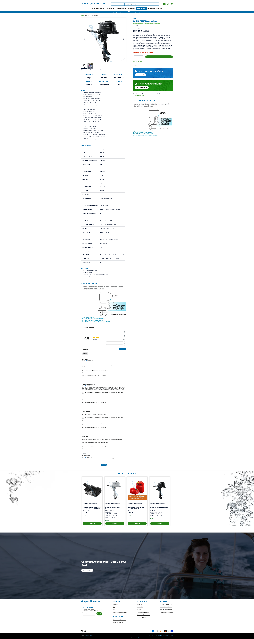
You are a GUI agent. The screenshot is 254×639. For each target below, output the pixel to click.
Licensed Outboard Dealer (143, 612)
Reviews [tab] (86, 349)
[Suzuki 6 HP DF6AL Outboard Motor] (159, 490)
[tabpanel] (104, 409)
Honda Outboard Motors (166, 609)
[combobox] (135, 4)
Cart (114, 607)
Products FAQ (140, 607)
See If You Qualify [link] (141, 87)
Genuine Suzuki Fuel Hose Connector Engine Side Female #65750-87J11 (92, 508)
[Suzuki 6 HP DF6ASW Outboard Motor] (114, 490)
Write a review (122, 348)
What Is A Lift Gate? (137, 61)
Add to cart (159, 56)
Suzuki (134, 18)
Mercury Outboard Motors (166, 612)
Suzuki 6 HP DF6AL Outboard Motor (159, 507)
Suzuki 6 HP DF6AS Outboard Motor (91, 15)
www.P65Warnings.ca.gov (141, 95)
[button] (171, 4)
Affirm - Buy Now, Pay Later (143, 615)
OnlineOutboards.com (88, 635)
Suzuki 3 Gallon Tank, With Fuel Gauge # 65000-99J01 (136, 508)
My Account (116, 604)
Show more (104, 464)
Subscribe (99, 613)
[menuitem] (98, 8)
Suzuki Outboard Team (118, 622)
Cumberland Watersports (119, 620)
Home (82, 15)
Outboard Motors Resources (120, 612)
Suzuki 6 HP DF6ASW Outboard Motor (113, 508)
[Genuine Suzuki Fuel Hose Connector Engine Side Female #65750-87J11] (92, 490)
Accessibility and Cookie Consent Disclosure (164, 635)
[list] (103, 39)
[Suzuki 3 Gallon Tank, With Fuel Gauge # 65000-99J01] (137, 490)
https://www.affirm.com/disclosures (144, 637)
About (114, 609)
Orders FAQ (139, 609)
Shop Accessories (87, 570)
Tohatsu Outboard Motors (166, 607)
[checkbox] (85, 353)
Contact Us (139, 604)
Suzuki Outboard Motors (166, 604)
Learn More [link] (139, 74)
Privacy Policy (151, 635)
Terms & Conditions (141, 617)
